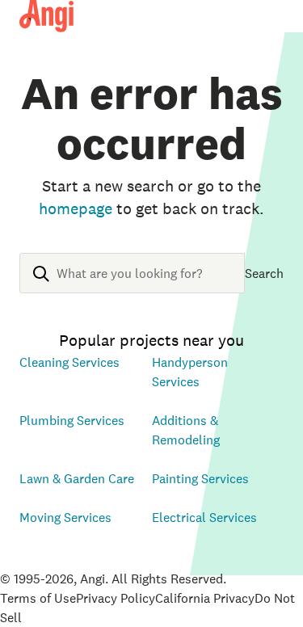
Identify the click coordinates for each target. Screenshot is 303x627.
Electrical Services (204, 517)
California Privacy (205, 598)
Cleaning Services (69, 362)
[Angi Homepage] (46, 16)
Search (264, 273)
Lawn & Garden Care (76, 478)
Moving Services (65, 517)
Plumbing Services (71, 420)
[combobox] (132, 286)
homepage (75, 208)
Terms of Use (38, 598)
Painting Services (200, 478)
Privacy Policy (115, 598)
